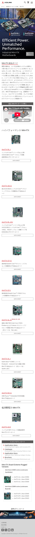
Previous (2, 26)
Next (32, 26)
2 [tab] (19, 57)
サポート (3, 527)
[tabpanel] (17, 33)
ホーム (2, 6)
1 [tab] (16, 57)
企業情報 (3, 522)
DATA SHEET (16, 160)
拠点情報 (3, 525)
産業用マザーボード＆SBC (12, 6)
